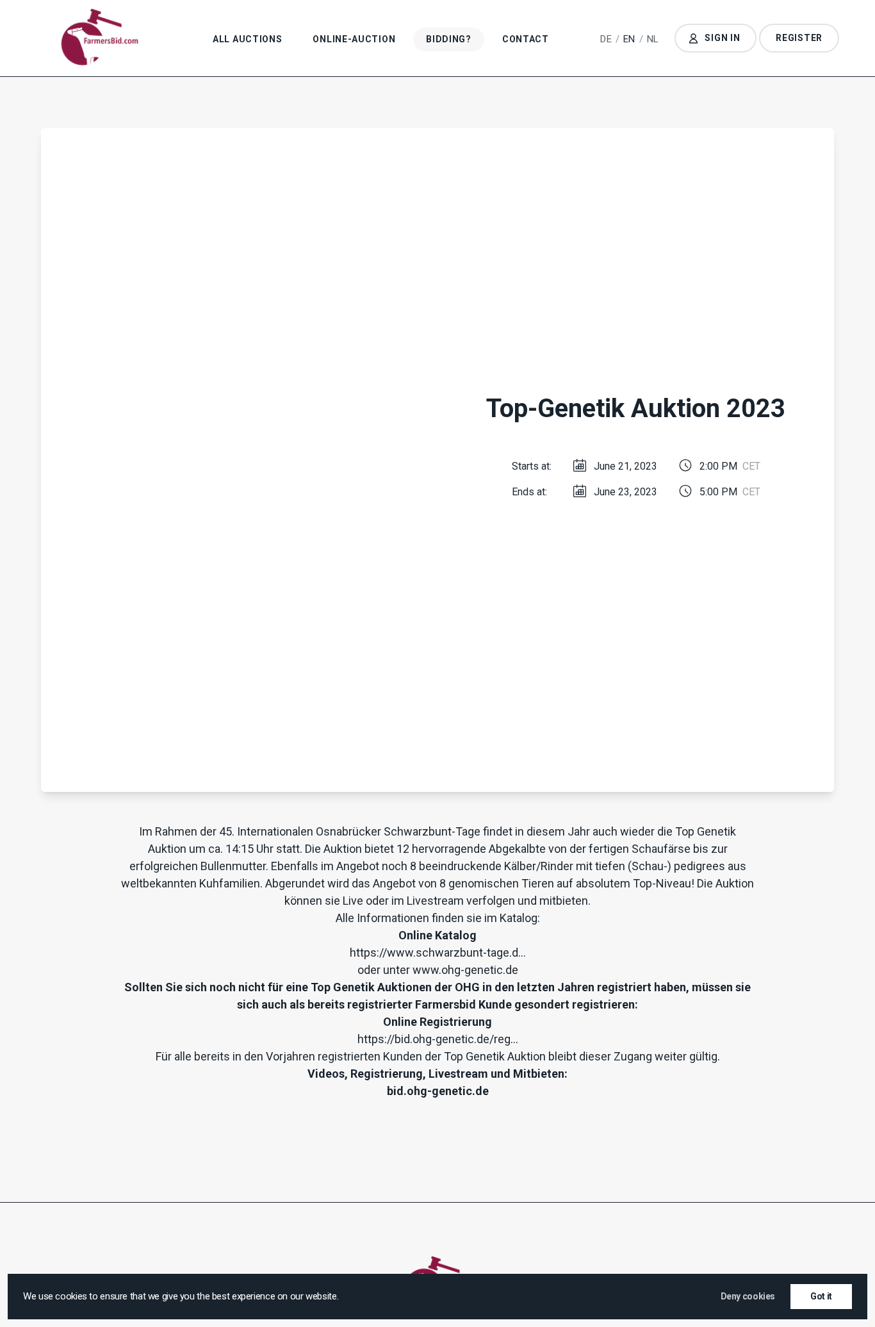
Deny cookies (748, 1296)
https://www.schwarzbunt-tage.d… (438, 952)
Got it (821, 1296)
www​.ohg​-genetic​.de (465, 970)
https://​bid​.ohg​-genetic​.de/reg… (437, 1039)
